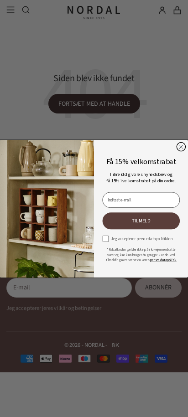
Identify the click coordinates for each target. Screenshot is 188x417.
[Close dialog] (181, 146)
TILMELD (141, 220)
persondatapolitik (163, 259)
